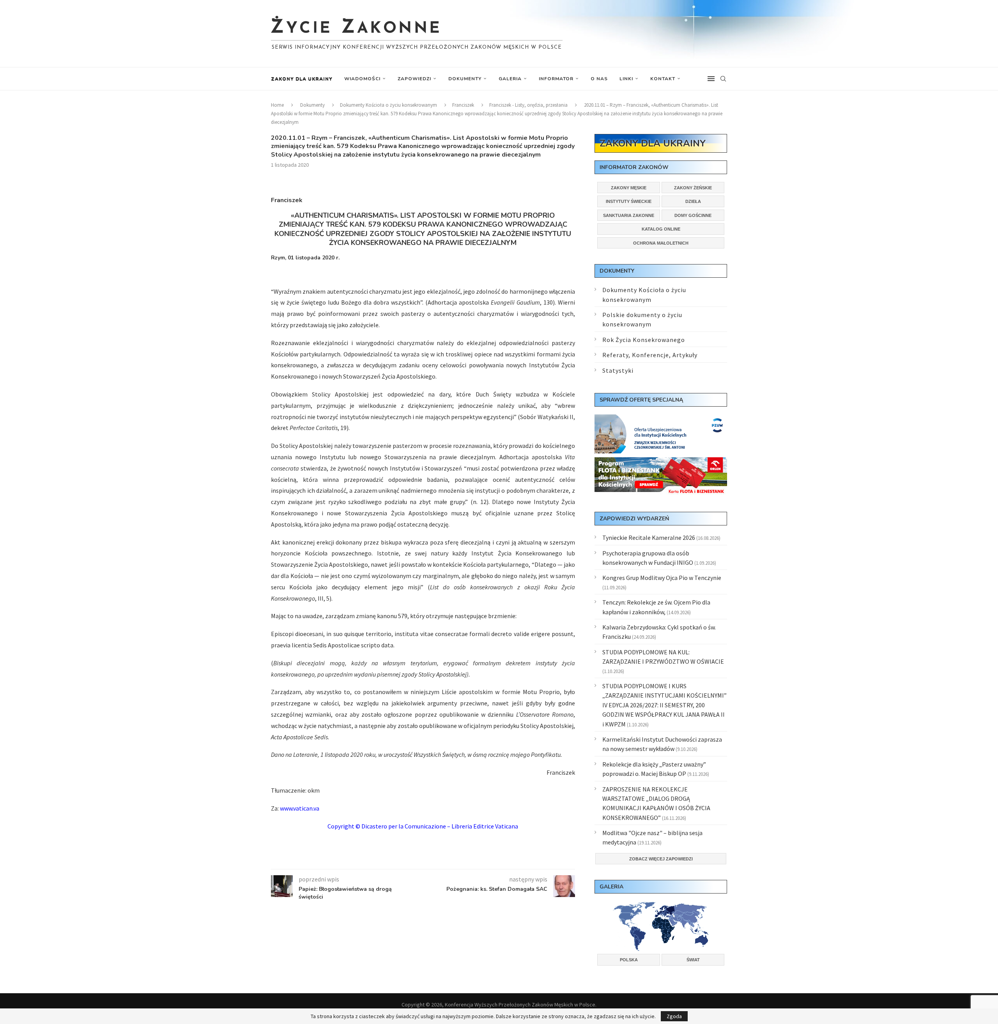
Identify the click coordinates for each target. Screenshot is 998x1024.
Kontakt (662, 79)
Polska (629, 959)
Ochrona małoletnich (660, 243)
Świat (693, 959)
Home (277, 105)
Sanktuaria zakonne (628, 215)
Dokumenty (464, 79)
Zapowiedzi (414, 79)
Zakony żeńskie (693, 187)
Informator (556, 79)
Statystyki (617, 370)
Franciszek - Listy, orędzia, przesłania (528, 105)
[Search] (723, 78)
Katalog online (661, 229)
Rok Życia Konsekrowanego (643, 340)
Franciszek (463, 105)
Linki (626, 79)
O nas (599, 79)
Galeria (510, 79)
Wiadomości (362, 79)
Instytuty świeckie (628, 201)
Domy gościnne (692, 215)
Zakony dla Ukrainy (302, 79)
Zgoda (674, 1016)
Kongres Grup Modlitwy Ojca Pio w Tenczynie (661, 578)
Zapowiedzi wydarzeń (634, 518)
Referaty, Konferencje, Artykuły (649, 355)
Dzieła (693, 201)
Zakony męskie (628, 187)
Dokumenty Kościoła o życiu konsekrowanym (388, 105)
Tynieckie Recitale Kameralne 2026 (648, 537)
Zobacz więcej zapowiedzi (661, 859)
